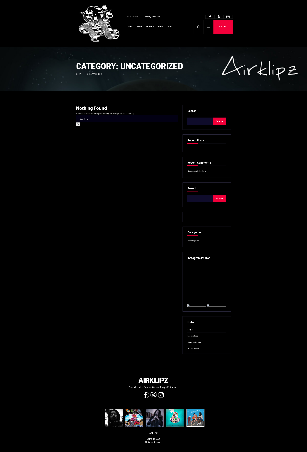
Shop (139, 26)
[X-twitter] (153, 395)
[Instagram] (161, 395)
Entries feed (192, 336)
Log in (190, 329)
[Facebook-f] (146, 395)
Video (170, 26)
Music (161, 26)
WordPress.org (193, 348)
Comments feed (194, 342)
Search (191, 110)
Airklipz (153, 433)
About (149, 26)
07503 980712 (132, 16)
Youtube (223, 26)
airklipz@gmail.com (152, 16)
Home (130, 26)
